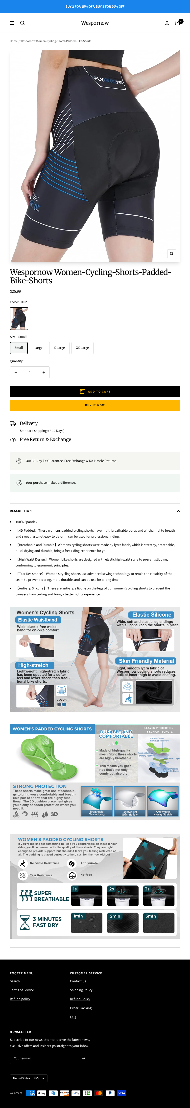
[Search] (22, 23)
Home (14, 41)
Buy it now (95, 405)
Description (21, 511)
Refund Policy (80, 999)
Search (15, 981)
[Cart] (177, 23)
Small (19, 347)
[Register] (83, 1058)
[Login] (167, 23)
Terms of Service (22, 990)
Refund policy (20, 999)
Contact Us (78, 981)
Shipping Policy (81, 990)
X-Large (59, 347)
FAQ (73, 1017)
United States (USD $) (26, 1078)
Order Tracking (81, 1008)
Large (38, 347)
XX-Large (82, 347)
